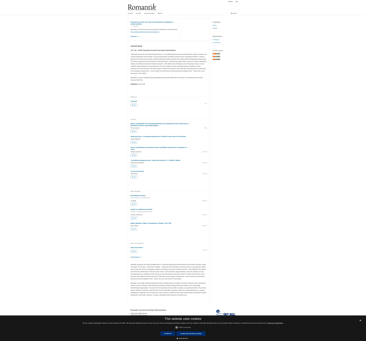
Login (236, 1)
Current (130, 13)
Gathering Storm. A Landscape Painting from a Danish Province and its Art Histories (158, 136)
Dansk (214, 25)
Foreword (134, 101)
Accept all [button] (167, 333)
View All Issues (135, 257)
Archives (138, 13)
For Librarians (216, 42)
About (160, 13)
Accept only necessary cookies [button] (191, 333)
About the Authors (137, 247)
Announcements (149, 13)
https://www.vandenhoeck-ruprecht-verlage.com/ (145, 32)
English (215, 28)
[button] (183, 338)
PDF (134, 105)
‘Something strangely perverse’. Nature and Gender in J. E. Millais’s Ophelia (155, 160)
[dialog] (183, 328)
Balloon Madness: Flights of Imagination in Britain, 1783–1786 (151, 223)
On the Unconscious (137, 171)
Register (230, 1)
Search (234, 13)
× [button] (360, 321)
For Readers (216, 39)
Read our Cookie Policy (275, 323)
